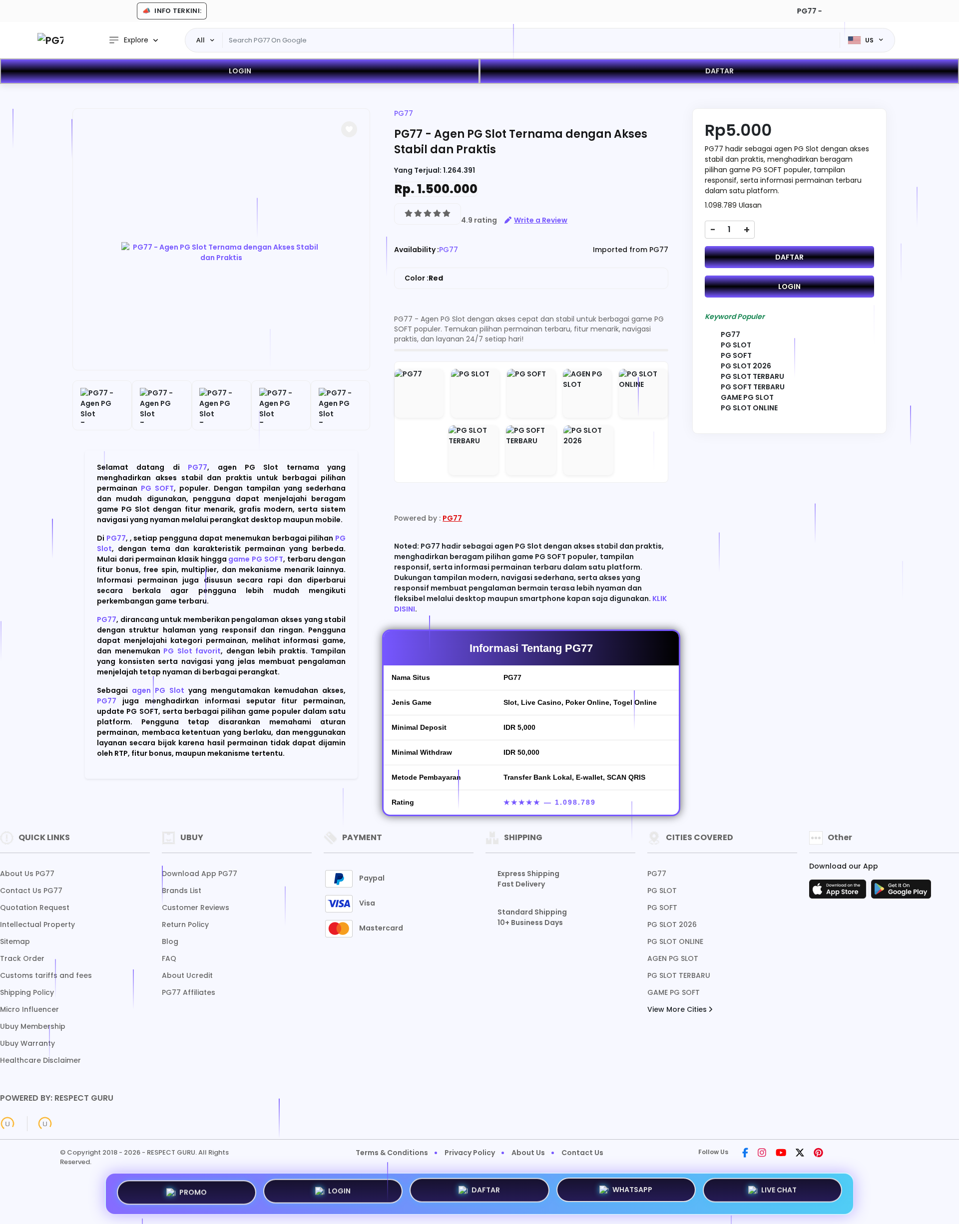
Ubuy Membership (32, 1026)
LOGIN (240, 71)
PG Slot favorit (192, 651)
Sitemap (15, 941)
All (200, 39)
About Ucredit (187, 975)
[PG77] (50, 40)
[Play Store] (901, 892)
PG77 (197, 467)
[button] (349, 129)
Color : (424, 278)
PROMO (193, 1193)
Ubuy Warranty (27, 1043)
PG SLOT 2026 (672, 924)
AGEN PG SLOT (672, 958)
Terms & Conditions (392, 1153)
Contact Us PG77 (31, 891)
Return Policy (185, 924)
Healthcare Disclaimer (40, 1060)
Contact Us (582, 1153)
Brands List (181, 891)
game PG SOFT (255, 559)
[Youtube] (781, 1154)
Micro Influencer (29, 1009)
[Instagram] (762, 1154)
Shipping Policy (27, 992)
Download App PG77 (199, 874)
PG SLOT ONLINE (675, 941)
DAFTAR (719, 71)
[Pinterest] (818, 1154)
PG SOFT (157, 488)
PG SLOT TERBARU (678, 975)
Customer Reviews (195, 908)
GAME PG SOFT (673, 992)
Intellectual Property (37, 924)
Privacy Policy (470, 1153)
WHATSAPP (632, 1193)
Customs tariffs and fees (46, 975)
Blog (170, 941)
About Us (528, 1153)
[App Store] (839, 892)
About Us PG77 (27, 874)
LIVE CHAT (779, 1192)
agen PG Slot (158, 690)
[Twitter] (800, 1154)
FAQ (169, 958)
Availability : (416, 250)
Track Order (22, 958)
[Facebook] (745, 1154)
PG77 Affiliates (188, 992)
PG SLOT (662, 891)
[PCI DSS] (7, 1123)
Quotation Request (34, 908)
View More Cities (678, 1009)
